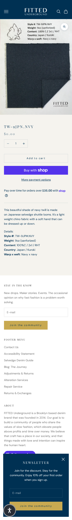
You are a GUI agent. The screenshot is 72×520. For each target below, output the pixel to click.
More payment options (36, 179)
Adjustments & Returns (19, 373)
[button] (9, 510)
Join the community (36, 506)
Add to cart (36, 158)
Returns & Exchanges (17, 393)
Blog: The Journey (15, 367)
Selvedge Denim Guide (18, 360)
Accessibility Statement (19, 353)
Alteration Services (16, 380)
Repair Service (13, 386)
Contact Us (11, 347)
